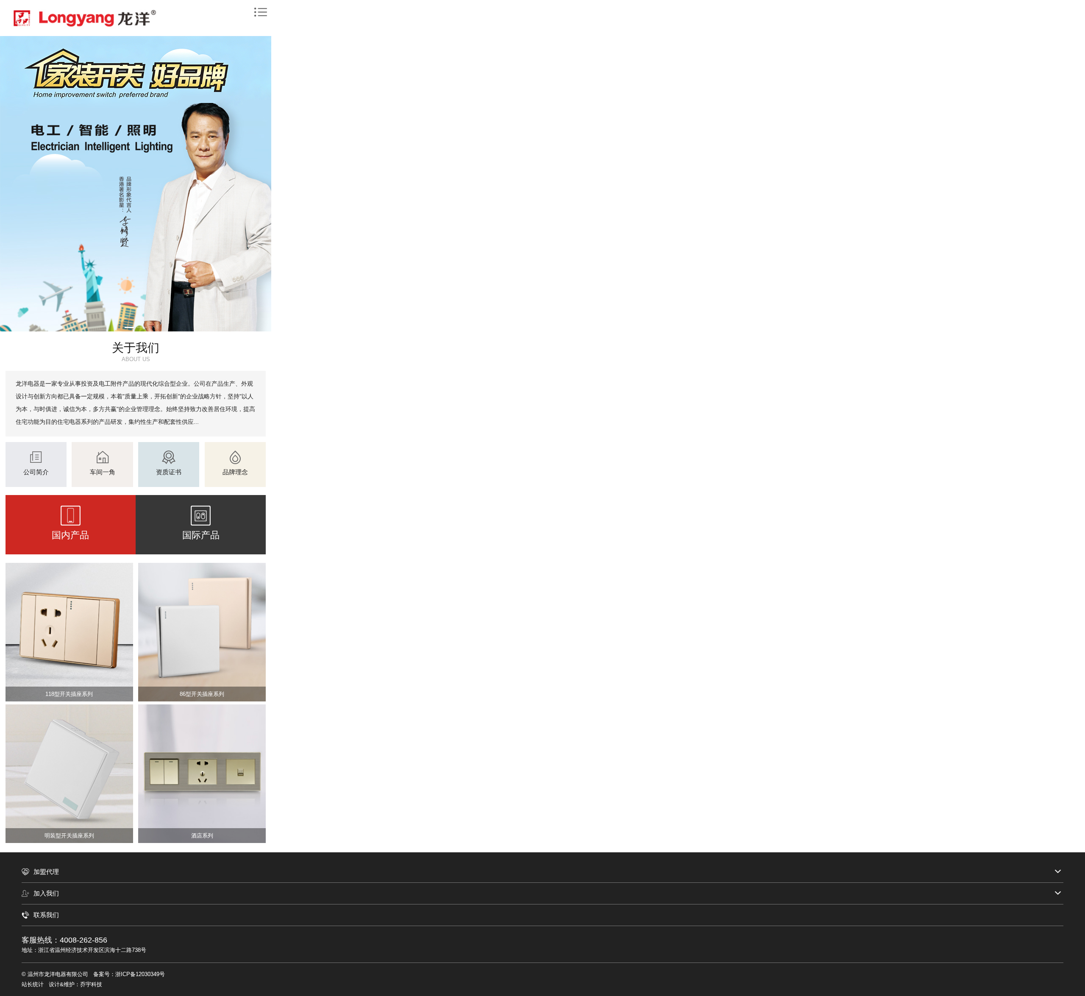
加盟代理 (46, 871)
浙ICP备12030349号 (140, 974)
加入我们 (46, 893)
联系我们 (46, 914)
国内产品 (70, 535)
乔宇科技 (91, 984)
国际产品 (201, 535)
